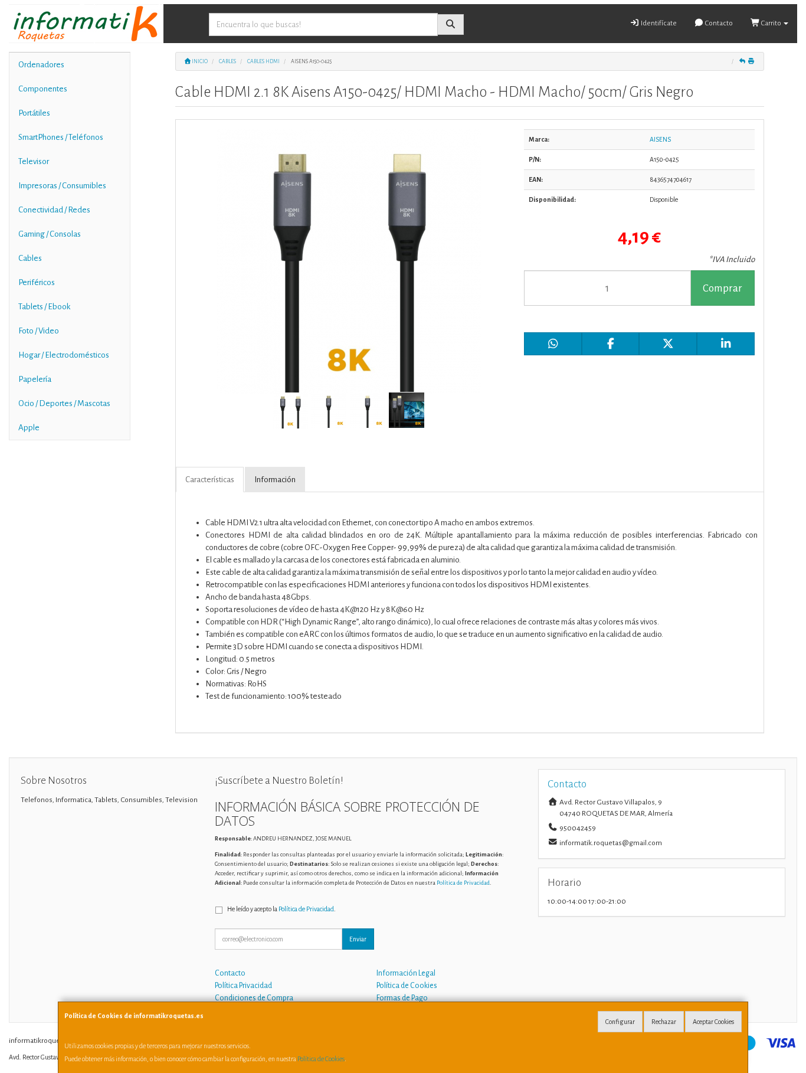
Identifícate (658, 23)
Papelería (34, 379)
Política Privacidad (243, 986)
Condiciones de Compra (254, 998)
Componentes (42, 88)
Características (209, 479)
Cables (30, 258)
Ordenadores (41, 64)
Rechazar (663, 1021)
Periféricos (36, 282)
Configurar (620, 1021)
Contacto (718, 23)
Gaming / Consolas (49, 234)
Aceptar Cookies (713, 1021)
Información (275, 479)
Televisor (33, 161)
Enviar (357, 939)
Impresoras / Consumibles (62, 185)
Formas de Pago (402, 998)
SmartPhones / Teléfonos (60, 137)
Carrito (771, 23)
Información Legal (405, 973)
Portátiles (34, 113)
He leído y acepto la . (281, 908)
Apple (29, 427)
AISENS (660, 139)
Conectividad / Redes (54, 209)
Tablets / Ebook (44, 306)
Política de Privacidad (463, 882)
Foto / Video (38, 330)
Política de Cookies (321, 1058)
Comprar (722, 288)
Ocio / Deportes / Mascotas (64, 403)
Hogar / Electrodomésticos (63, 355)
